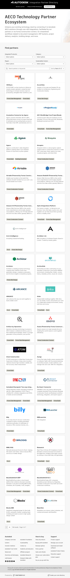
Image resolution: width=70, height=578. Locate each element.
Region (7, 61)
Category (38, 54)
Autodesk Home (49, 6)
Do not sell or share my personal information (23, 567)
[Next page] (9, 527)
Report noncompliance (52, 567)
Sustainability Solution (42, 61)
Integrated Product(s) (11, 54)
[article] (19, 87)
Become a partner (20, 6)
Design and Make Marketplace (34, 6)
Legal (13, 569)
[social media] (10, 561)
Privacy (9, 567)
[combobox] (19, 56)
